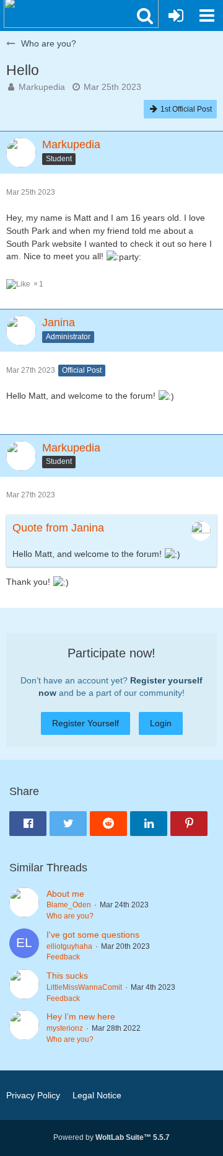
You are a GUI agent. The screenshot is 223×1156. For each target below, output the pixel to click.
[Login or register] (176, 15)
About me (65, 894)
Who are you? (70, 916)
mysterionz (64, 1028)
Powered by (111, 1137)
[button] (145, 15)
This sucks (67, 975)
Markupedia (42, 87)
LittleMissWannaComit (84, 987)
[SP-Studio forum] (81, 12)
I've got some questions (92, 935)
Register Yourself (85, 723)
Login (161, 723)
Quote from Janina (58, 528)
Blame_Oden (68, 904)
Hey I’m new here (80, 1016)
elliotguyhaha (69, 946)
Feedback (63, 957)
